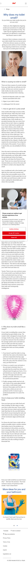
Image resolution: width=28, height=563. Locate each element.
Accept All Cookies (14, 233)
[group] (14, 511)
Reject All (14, 237)
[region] (14, 225)
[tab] (14, 525)
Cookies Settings (14, 229)
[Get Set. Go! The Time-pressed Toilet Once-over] (14, 509)
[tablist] (14, 525)
